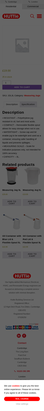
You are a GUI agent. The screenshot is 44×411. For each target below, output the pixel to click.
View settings (22, 404)
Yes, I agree (22, 399)
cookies (16, 386)
